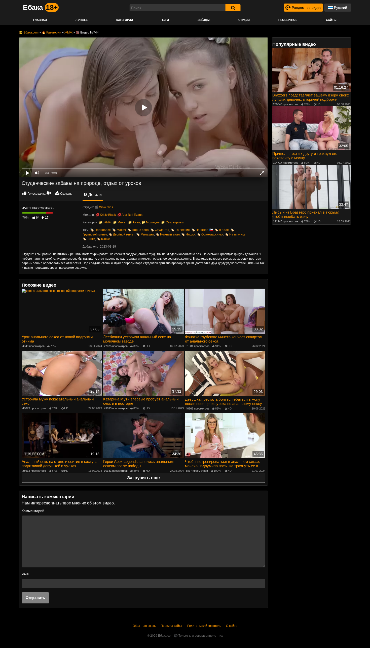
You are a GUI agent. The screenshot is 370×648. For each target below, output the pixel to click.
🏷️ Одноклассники (210, 234)
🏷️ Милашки (145, 234)
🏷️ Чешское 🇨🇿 (202, 230)
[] (233, 7)
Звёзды (204, 19)
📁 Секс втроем (172, 222)
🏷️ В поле (221, 230)
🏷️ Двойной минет (121, 234)
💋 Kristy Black (105, 215)
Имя (25, 574)
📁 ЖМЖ (105, 222)
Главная (40, 19)
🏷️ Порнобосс (100, 230)
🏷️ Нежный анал (168, 234)
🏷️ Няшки (188, 234)
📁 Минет (120, 222)
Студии (244, 19)
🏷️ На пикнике (235, 234)
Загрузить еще (143, 477)
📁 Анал (134, 222)
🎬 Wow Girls (104, 207)
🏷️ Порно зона (138, 230)
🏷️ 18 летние (180, 230)
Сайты (331, 19)
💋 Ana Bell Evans (129, 215)
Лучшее (82, 19)
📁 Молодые (150, 222)
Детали (94, 194)
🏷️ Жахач (119, 230)
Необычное (287, 19)
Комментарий (33, 511)
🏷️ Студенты (159, 230)
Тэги (165, 19)
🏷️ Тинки (89, 239)
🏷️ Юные (103, 239)
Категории (124, 19)
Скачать (66, 193)
